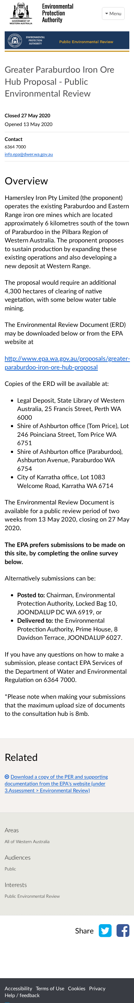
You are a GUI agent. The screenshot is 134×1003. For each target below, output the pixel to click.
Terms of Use (50, 988)
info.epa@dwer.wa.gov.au (29, 154)
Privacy (97, 988)
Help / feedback (22, 995)
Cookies (76, 988)
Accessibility (18, 988)
